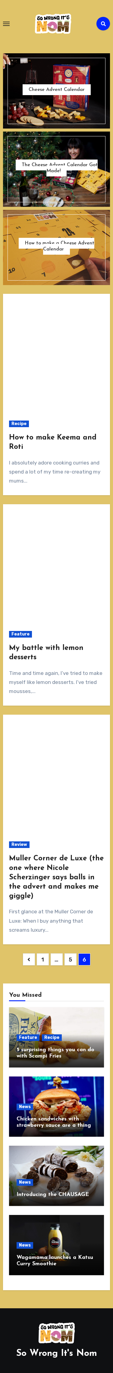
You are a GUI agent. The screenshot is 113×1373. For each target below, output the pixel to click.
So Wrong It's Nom (56, 1353)
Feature (20, 634)
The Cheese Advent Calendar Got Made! (60, 168)
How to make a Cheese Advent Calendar (59, 246)
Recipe (19, 423)
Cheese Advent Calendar (57, 89)
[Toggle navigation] (6, 24)
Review (19, 844)
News (25, 1106)
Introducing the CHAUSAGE (53, 1194)
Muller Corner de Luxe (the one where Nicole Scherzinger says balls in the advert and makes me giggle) (56, 877)
